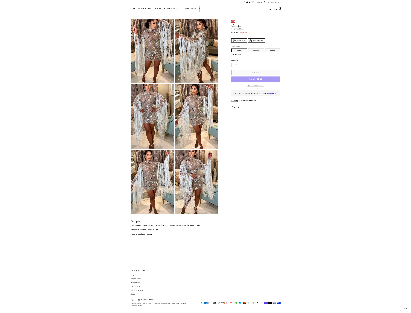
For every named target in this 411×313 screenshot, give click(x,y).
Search (133, 294)
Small (239, 50)
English (258, 2)
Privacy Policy (136, 286)
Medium (256, 50)
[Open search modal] (270, 9)
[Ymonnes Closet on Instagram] (247, 2)
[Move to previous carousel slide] (273, 257)
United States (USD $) (272, 2)
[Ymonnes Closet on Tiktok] (250, 2)
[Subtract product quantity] (233, 65)
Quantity (234, 60)
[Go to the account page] (275, 9)
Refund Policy (136, 279)
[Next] (201, 8)
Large (272, 50)
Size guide (238, 54)
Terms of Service (137, 290)
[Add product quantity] (240, 65)
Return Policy (136, 282)
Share (236, 107)
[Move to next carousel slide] (278, 257)
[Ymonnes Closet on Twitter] (253, 2)
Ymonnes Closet (237, 29)
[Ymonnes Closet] (205, 9)
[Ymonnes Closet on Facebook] (244, 2)
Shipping (234, 101)
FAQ (132, 275)
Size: (235, 46)
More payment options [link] (255, 86)
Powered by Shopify (136, 305)
